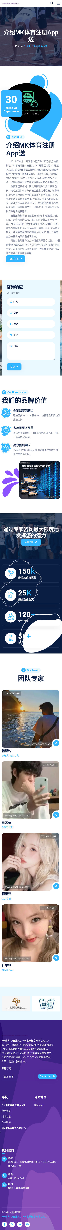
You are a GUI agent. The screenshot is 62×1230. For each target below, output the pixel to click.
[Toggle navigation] (58, 3)
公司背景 (14, 258)
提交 (12, 366)
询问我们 (29, 542)
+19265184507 (16, 1178)
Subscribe (45, 1076)
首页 (17, 46)
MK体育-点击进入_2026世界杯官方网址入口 (24, 1216)
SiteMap (38, 1105)
